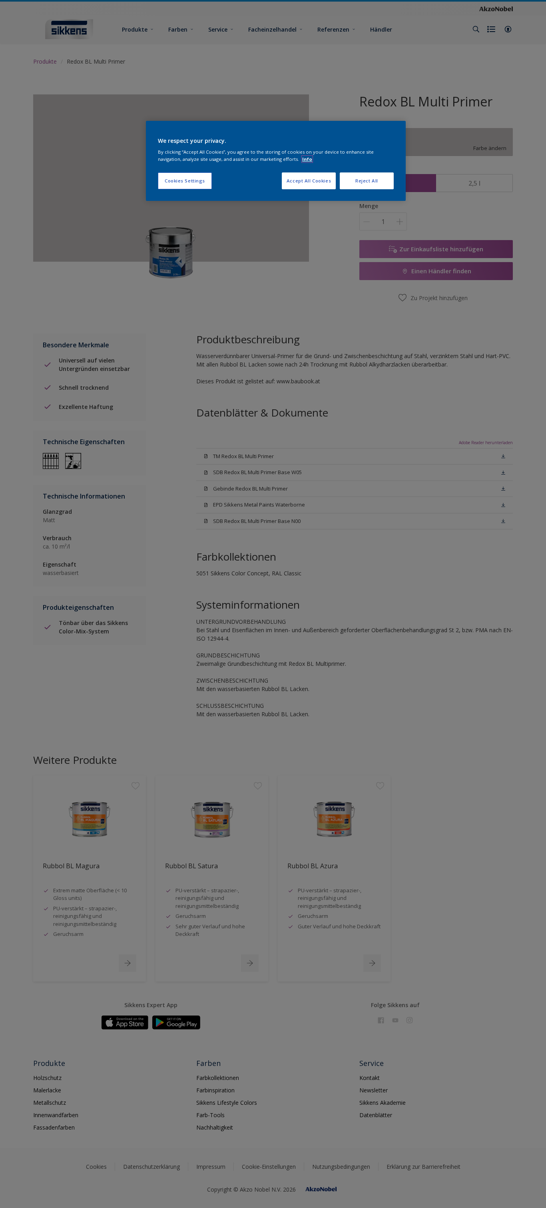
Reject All (366, 181)
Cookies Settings (185, 181)
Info (307, 159)
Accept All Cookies (309, 181)
